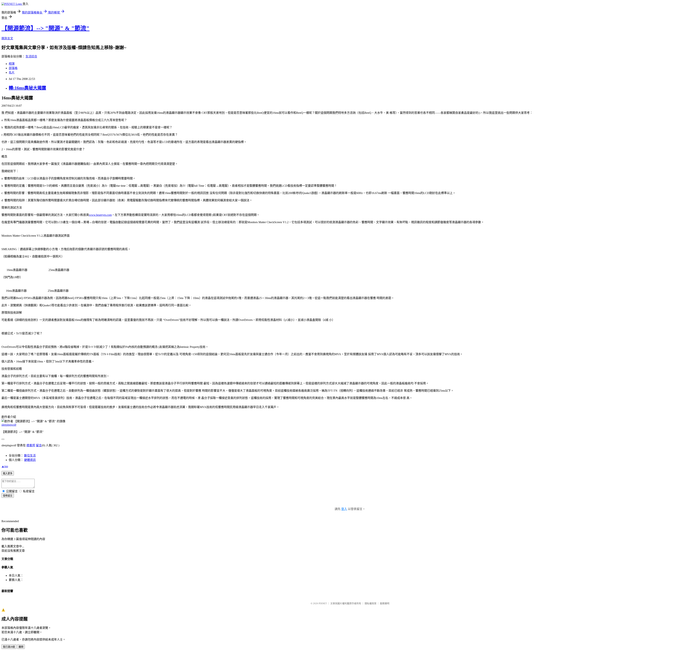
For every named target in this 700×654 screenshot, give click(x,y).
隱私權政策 (370, 603)
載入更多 (7, 473)
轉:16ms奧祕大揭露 (27, 88)
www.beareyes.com (100, 214)
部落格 (13, 68)
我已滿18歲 (9, 646)
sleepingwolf (8, 424)
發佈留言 (7, 495)
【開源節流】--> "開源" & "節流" (45, 28)
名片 (12, 72)
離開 (21, 646)
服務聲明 (384, 603)
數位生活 (30, 455)
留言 (39, 445)
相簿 (12, 63)
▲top (4, 466)
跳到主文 (7, 38)
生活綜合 (31, 56)
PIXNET (323, 603)
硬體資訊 (30, 459)
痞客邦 (30, 445)
